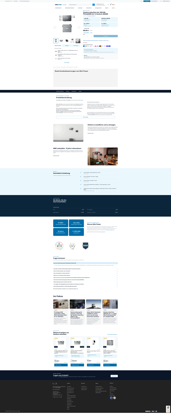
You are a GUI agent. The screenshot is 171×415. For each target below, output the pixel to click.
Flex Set (68, 394)
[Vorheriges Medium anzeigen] (55, 27)
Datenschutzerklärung (113, 389)
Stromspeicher (69, 404)
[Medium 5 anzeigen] (78, 40)
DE (114, 4)
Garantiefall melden (98, 389)
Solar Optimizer (69, 400)
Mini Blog (111, 386)
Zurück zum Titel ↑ (91, 133)
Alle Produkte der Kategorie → (113, 334)
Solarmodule (69, 398)
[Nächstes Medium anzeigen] (79, 27)
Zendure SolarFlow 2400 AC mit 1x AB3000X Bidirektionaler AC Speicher (61, 352)
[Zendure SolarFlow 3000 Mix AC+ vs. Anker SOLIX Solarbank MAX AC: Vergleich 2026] (110, 304)
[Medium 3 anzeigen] (66, 40)
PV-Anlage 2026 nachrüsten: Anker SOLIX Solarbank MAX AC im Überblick (60, 314)
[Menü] (169, 406)
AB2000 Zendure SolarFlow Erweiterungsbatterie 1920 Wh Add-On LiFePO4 (109, 352)
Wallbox (68, 407)
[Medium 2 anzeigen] (61, 40)
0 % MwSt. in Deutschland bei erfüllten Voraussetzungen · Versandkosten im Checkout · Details (95, 40)
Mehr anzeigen (66, 62)
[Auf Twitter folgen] (54, 397)
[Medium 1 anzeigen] (55, 40)
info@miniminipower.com (110, 229)
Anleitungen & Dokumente (99, 388)
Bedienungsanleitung (113, 387)
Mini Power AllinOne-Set (70, 388)
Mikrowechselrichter (70, 401)
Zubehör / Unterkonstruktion (71, 406)
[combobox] (80, 5)
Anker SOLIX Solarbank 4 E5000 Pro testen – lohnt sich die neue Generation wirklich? (93, 314)
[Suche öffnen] (93, 5)
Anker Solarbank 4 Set (70, 389)
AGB (110, 392)
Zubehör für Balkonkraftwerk (71, 397)
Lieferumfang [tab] (76, 45)
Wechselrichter (69, 403)
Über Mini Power (83, 386)
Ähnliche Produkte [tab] (58, 45)
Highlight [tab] (66, 45)
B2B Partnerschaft (84, 389)
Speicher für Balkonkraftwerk (71, 395)
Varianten (67, 91)
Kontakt (80, 91)
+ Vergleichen (98, 349)
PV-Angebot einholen (99, 386)
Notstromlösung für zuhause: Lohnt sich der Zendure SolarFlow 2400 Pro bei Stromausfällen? (77, 315)
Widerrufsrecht (112, 390)
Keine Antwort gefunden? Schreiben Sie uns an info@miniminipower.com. (65, 288)
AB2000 (57, 100)
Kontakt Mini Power (84, 388)
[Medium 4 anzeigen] (72, 40)
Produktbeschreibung (59, 91)
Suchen (68, 409)
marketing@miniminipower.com (57, 394)
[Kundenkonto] (108, 5)
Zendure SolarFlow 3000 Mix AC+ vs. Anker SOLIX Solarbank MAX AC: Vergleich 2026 (110, 314)
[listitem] (67, 51)
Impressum (111, 393)
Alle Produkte (58, 67)
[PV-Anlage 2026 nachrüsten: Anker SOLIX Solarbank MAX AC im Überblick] (61, 304)
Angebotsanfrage (98, 392)
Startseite (54, 67)
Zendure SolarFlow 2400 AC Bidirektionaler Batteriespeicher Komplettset (77, 352)
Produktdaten (74, 91)
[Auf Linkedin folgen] (57, 397)
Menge (84, 34)
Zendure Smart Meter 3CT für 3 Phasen (93, 351)
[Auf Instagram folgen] (56, 397)
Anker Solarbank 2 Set (70, 392)
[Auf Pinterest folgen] (59, 397)
